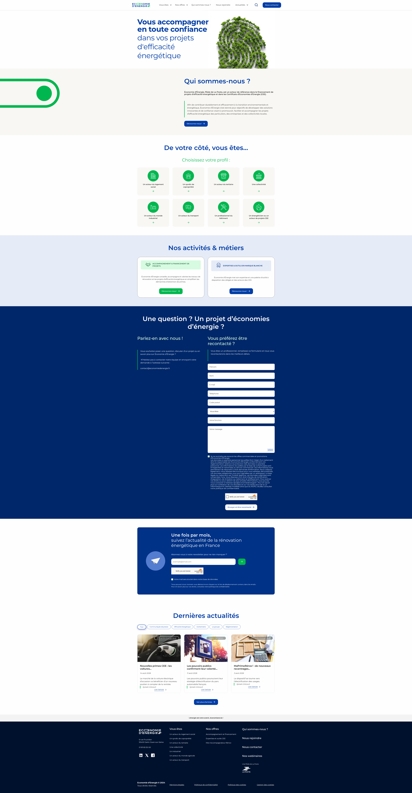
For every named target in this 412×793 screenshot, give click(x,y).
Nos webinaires (252, 755)
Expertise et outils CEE (216, 739)
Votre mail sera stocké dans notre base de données (196, 579)
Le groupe (216, 627)
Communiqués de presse (159, 627)
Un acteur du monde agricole (182, 756)
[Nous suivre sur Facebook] (153, 755)
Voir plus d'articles (204, 702)
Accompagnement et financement (221, 734)
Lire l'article (159, 690)
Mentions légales (177, 785)
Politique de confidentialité (206, 785)
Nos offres (180, 5)
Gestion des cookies (265, 785)
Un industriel (175, 751)
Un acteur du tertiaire (179, 743)
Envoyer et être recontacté (239, 507)
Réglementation (232, 627)
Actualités (240, 5)
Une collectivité (176, 747)
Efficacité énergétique (182, 627)
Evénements (201, 627)
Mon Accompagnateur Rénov (218, 743)
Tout (141, 627)
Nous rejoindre (223, 5)
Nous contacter (272, 5)
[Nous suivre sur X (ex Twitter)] (147, 755)
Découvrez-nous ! (194, 124)
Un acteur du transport (179, 760)
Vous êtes (163, 5)
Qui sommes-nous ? (201, 5)
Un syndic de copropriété (180, 739)
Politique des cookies (237, 785)
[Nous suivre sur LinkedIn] (141, 755)
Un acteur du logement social (182, 734)
